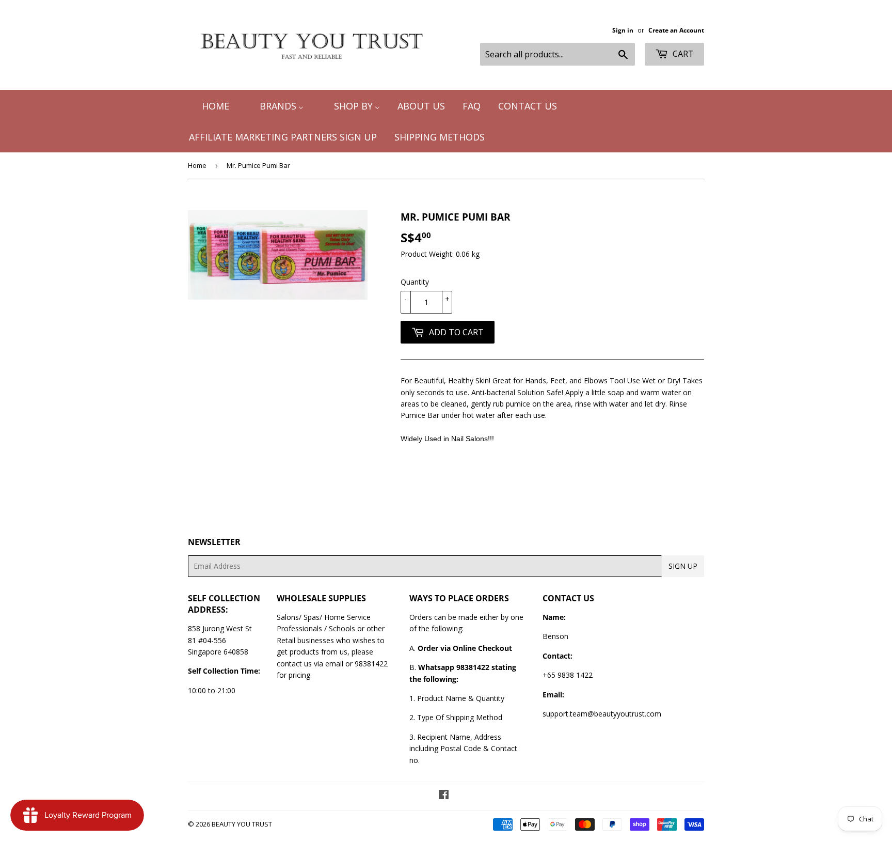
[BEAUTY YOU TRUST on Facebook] (443, 796)
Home (197, 165)
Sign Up (682, 566)
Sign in (622, 30)
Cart (682, 53)
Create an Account (676, 30)
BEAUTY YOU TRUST (242, 824)
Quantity (415, 282)
